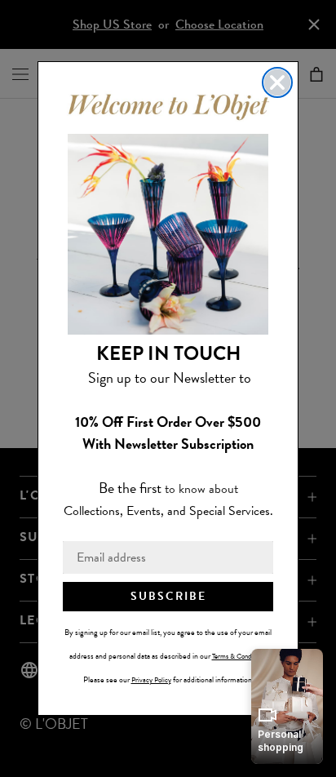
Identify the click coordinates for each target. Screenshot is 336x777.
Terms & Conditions (239, 656)
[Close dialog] (277, 82)
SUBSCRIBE (168, 596)
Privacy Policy (151, 680)
